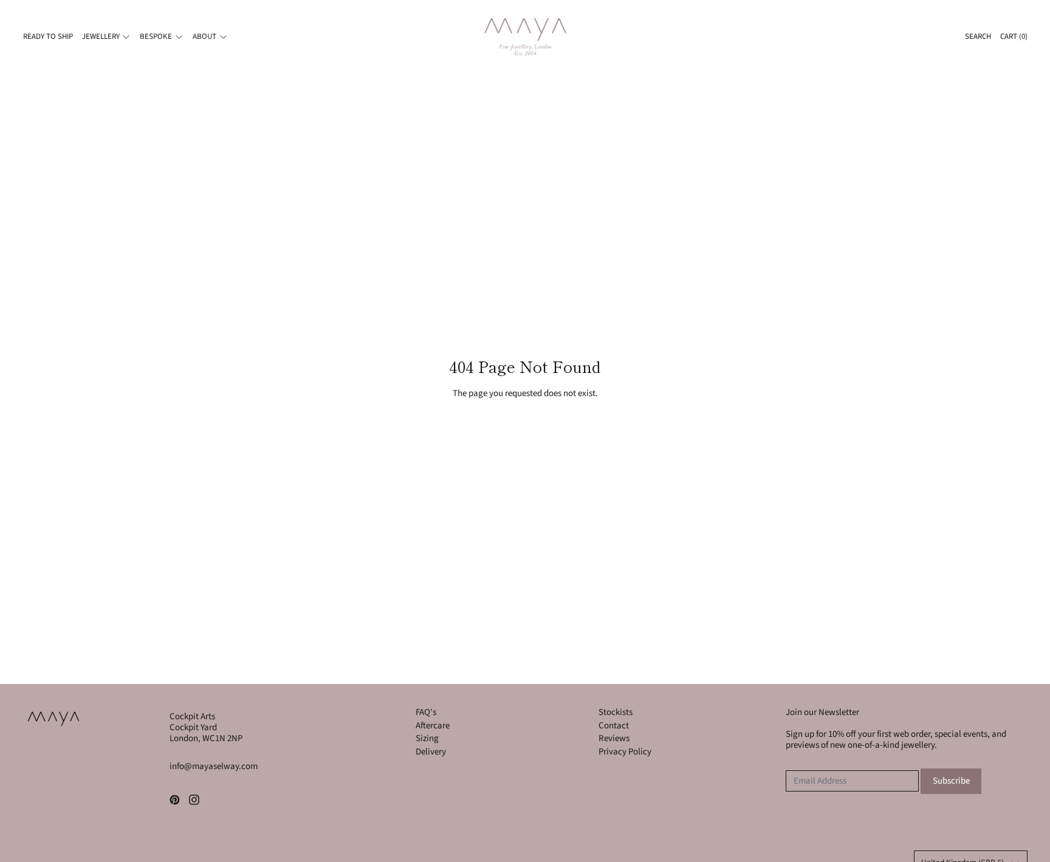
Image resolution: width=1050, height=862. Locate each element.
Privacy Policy (625, 751)
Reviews (614, 738)
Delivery (431, 751)
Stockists (616, 712)
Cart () (1014, 36)
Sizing (427, 738)
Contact (614, 725)
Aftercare (433, 725)
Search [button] (978, 36)
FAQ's (426, 712)
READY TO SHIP (48, 36)
